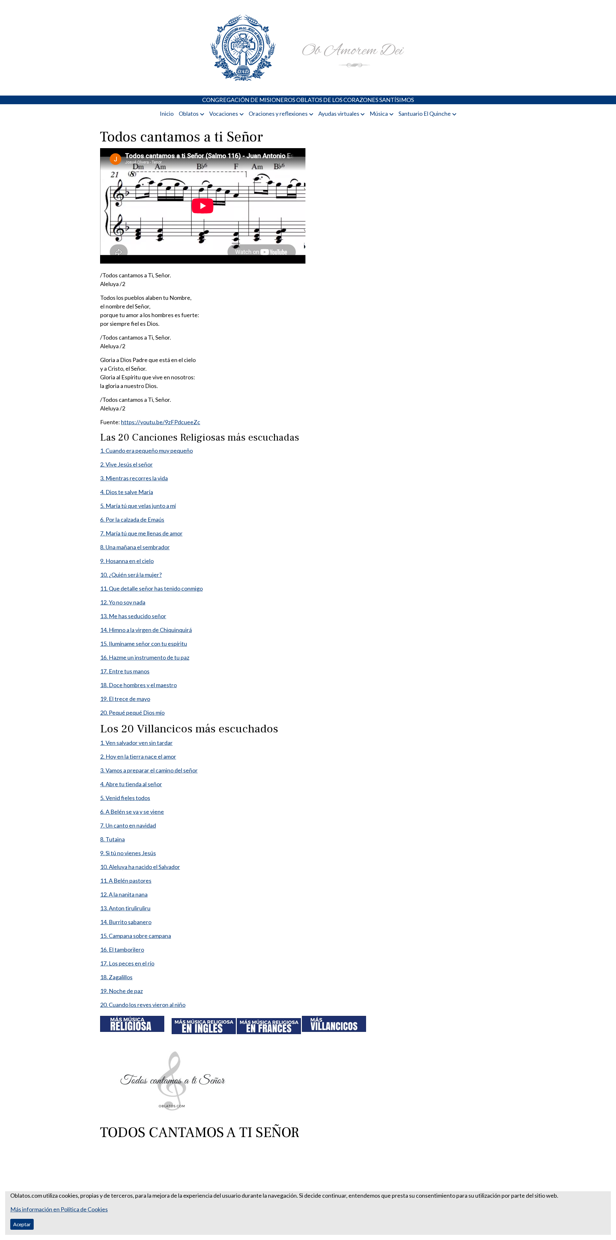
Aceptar (22, 1224)
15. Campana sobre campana (135, 935)
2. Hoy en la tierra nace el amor (138, 756)
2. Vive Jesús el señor (126, 464)
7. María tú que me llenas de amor (141, 533)
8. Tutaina (112, 839)
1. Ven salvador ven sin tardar (136, 742)
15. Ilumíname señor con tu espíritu (143, 643)
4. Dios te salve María (126, 491)
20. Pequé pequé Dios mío (132, 712)
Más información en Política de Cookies (59, 1209)
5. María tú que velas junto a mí (138, 505)
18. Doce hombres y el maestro (138, 684)
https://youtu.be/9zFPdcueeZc (160, 422)
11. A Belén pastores (125, 880)
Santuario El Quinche (424, 113)
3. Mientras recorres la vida (134, 478)
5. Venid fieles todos (125, 797)
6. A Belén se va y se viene (132, 811)
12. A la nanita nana (124, 894)
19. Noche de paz (121, 990)
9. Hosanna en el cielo (127, 560)
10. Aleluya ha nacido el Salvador (140, 866)
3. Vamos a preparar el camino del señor (149, 770)
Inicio (167, 113)
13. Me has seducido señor (133, 616)
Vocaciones (223, 113)
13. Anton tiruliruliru (125, 908)
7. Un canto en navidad (128, 825)
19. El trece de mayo (125, 698)
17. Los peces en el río (127, 963)
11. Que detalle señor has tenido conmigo (151, 588)
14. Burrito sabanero (125, 921)
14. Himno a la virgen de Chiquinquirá (146, 629)
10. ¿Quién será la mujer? (131, 574)
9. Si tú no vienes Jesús (128, 852)
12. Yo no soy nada (122, 602)
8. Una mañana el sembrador (135, 547)
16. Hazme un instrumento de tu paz (144, 657)
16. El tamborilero (122, 949)
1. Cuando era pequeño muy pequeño (146, 450)
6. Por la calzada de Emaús (132, 519)
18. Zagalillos (116, 977)
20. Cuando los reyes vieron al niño (142, 1004)
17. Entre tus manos (125, 671)
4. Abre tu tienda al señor (131, 784)
